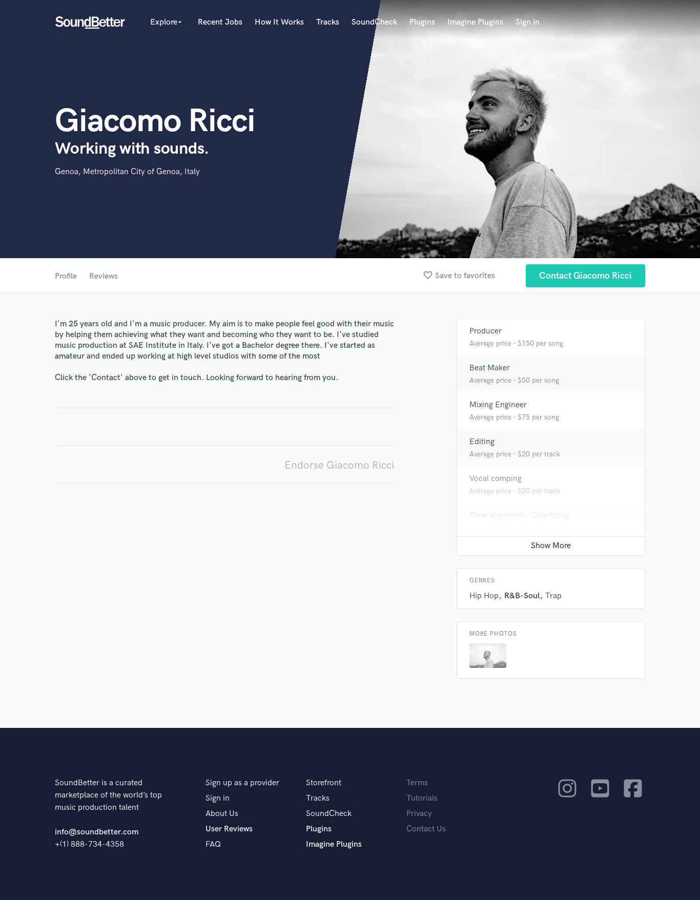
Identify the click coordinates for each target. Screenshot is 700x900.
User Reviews (229, 829)
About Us (221, 814)
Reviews (103, 276)
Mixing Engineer (498, 405)
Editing (482, 442)
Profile (66, 276)
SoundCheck (374, 22)
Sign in (528, 22)
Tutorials (422, 798)
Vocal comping (495, 479)
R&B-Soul (522, 596)
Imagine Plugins (475, 22)
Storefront (323, 783)
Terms (417, 783)
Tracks (327, 22)
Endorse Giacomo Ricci (339, 465)
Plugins (422, 22)
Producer (485, 331)
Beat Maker (489, 368)
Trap (553, 596)
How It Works (279, 22)
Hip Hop (484, 596)
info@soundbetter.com (96, 832)
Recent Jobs (220, 22)
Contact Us (426, 829)
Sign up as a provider (242, 783)
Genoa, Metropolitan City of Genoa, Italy (127, 172)
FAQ (213, 844)
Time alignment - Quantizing (519, 515)
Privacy (419, 814)
